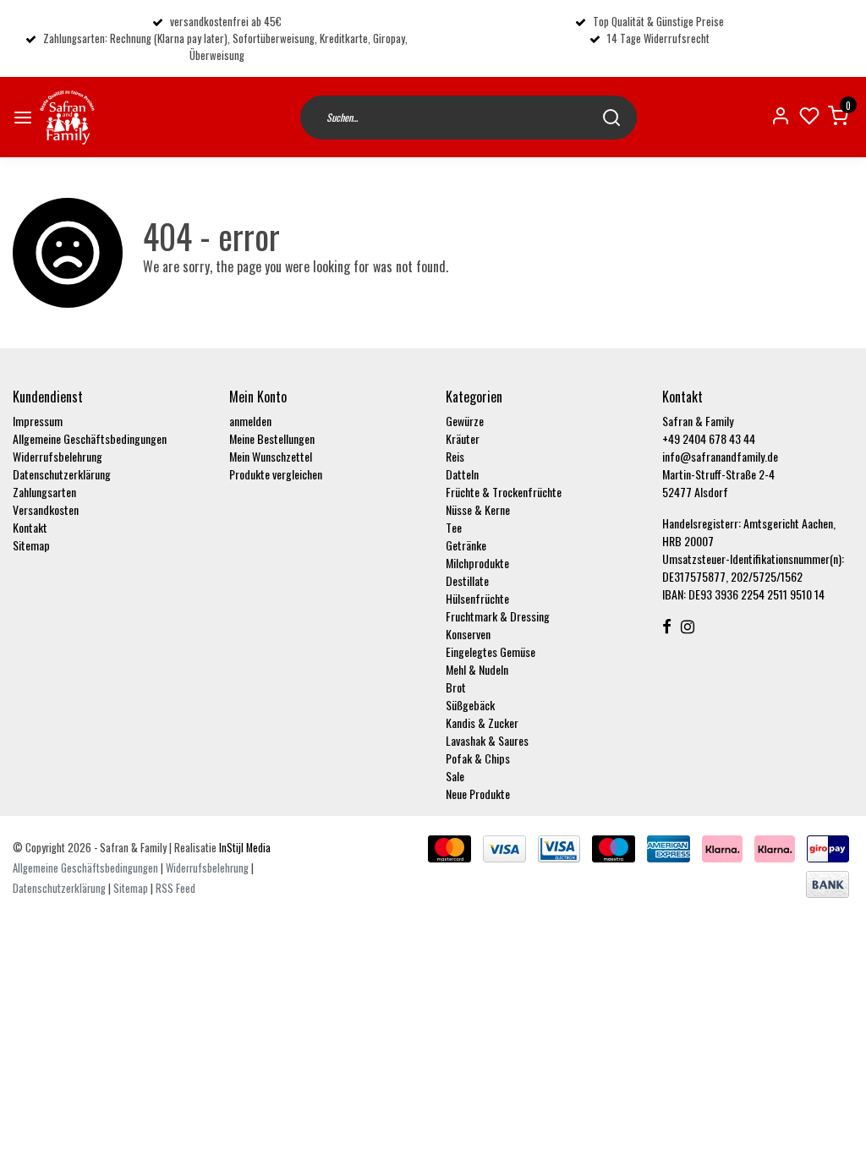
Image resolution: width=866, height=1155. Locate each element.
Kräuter (463, 438)
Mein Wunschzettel (270, 456)
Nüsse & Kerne (478, 509)
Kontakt (30, 527)
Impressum (38, 421)
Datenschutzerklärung (62, 474)
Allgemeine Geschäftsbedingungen (90, 438)
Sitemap (31, 545)
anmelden (250, 421)
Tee (454, 527)
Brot (456, 687)
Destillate (467, 580)
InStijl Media (243, 848)
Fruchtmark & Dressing (498, 616)
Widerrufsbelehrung (57, 456)
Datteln (462, 474)
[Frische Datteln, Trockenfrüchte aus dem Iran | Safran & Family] (67, 117)
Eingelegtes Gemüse (490, 651)
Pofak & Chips (478, 758)
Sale (455, 776)
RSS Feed (175, 888)
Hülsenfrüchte (477, 598)
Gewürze (465, 421)
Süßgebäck (470, 705)
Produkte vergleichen (275, 474)
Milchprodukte (477, 563)
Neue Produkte (478, 793)
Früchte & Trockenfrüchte (504, 492)
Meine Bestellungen (272, 438)
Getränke (466, 545)
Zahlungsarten (44, 492)
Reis (455, 456)
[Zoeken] (611, 117)
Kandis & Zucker (482, 722)
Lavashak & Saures (487, 740)
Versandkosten (46, 509)
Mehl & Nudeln (477, 669)
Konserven (468, 634)
